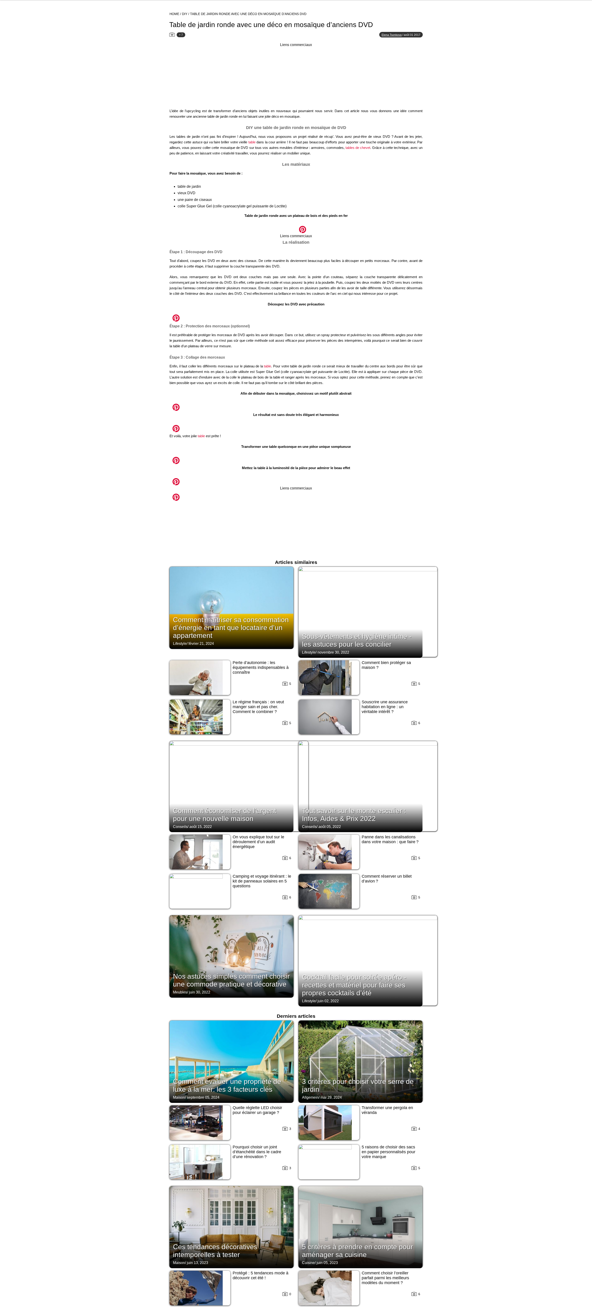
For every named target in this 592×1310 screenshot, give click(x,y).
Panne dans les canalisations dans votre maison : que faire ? (390, 839)
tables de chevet (357, 148)
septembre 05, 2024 (203, 1097)
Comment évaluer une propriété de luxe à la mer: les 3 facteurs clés (227, 1085)
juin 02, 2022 (328, 1001)
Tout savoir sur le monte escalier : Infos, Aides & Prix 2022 (354, 814)
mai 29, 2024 (331, 1097)
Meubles (180, 992)
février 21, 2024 (201, 644)
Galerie (296, 227)
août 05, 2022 (329, 827)
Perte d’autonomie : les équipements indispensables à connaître (261, 667)
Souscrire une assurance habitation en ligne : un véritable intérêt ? (385, 707)
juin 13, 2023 (197, 1263)
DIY (184, 14)
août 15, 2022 (200, 827)
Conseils (180, 827)
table (252, 142)
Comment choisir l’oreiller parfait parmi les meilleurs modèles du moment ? (385, 1278)
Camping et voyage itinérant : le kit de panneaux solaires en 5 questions (262, 881)
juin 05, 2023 (327, 1263)
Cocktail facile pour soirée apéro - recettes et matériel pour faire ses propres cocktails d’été (354, 985)
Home (174, 14)
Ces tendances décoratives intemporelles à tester (215, 1250)
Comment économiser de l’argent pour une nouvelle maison (224, 814)
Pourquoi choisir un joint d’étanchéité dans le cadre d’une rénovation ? (257, 1152)
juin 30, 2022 (199, 992)
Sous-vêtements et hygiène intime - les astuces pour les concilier (356, 640)
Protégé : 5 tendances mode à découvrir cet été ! (260, 1275)
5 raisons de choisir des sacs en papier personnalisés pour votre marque (388, 1152)
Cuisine (308, 1263)
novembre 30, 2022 (333, 652)
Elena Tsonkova (392, 35)
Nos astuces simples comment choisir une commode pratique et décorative (231, 980)
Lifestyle (180, 644)
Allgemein (310, 1097)
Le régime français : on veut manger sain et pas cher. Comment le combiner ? (258, 707)
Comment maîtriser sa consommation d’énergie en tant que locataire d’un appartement (231, 627)
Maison (179, 1097)
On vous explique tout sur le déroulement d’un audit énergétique (258, 842)
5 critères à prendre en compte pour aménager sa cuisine (357, 1250)
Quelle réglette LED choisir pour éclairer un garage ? (257, 1110)
